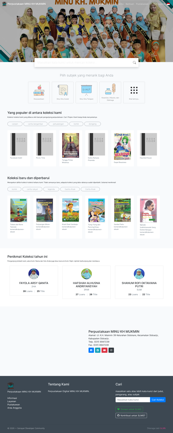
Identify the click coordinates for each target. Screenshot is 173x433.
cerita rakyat (32, 189)
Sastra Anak (70, 189)
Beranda (99, 4)
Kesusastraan (39, 99)
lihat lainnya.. (134, 99)
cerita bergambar (35, 124)
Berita (121, 4)
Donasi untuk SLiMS (131, 409)
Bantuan (130, 4)
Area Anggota (158, 4)
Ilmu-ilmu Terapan (86, 99)
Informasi (110, 4)
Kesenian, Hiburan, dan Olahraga (110, 99)
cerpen (15, 124)
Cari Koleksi (158, 399)
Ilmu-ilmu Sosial (63, 99)
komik (76, 124)
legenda (51, 189)
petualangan (58, 124)
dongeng (92, 124)
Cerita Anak (90, 189)
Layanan (11, 401)
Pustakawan (142, 4)
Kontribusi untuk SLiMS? (133, 415)
